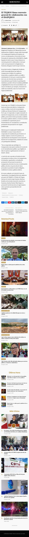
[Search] (27, 2)
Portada (3, 9)
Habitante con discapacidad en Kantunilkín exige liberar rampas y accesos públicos (16, 377)
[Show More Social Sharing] (19, 25)
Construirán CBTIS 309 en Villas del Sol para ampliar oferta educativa (14, 475)
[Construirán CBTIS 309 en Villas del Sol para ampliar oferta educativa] (14, 465)
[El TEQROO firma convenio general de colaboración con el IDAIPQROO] (14, 36)
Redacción (8, 20)
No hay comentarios (6, 22)
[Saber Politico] (14, 2)
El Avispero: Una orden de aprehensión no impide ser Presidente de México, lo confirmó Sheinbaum (15, 431)
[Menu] (2, 2)
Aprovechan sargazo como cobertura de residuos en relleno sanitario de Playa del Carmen (13, 337)
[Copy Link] (16, 25)
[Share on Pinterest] (14, 25)
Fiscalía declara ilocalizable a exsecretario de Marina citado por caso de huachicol (13, 241)
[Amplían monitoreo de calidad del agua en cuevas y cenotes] (14, 301)
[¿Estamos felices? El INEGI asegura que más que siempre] (14, 443)
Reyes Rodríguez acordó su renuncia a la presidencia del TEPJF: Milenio (21, 211)
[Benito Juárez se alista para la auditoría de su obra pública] (14, 253)
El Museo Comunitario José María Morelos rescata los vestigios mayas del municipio (16, 397)
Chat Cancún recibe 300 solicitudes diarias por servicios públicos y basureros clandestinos (14, 362)
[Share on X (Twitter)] (12, 25)
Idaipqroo (10, 193)
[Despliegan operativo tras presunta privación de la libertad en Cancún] (14, 509)
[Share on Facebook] (9, 25)
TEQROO (12, 197)
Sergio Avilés (5, 197)
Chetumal (4, 193)
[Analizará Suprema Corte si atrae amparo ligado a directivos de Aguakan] (14, 487)
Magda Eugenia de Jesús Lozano (9, 195)
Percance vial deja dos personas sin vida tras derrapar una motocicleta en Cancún (17, 383)
